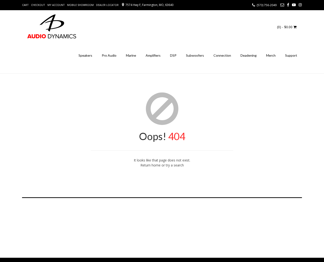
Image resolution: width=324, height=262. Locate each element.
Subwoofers (195, 55)
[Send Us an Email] (282, 5)
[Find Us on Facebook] (288, 5)
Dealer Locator (107, 5)
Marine (131, 55)
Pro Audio (109, 55)
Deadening (249, 55)
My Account (56, 5)
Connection (222, 55)
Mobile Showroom (80, 5)
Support (291, 55)
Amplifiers (153, 55)
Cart (25, 5)
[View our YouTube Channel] (294, 5)
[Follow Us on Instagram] (300, 5)
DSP (173, 55)
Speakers (85, 55)
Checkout (38, 5)
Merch (271, 55)
